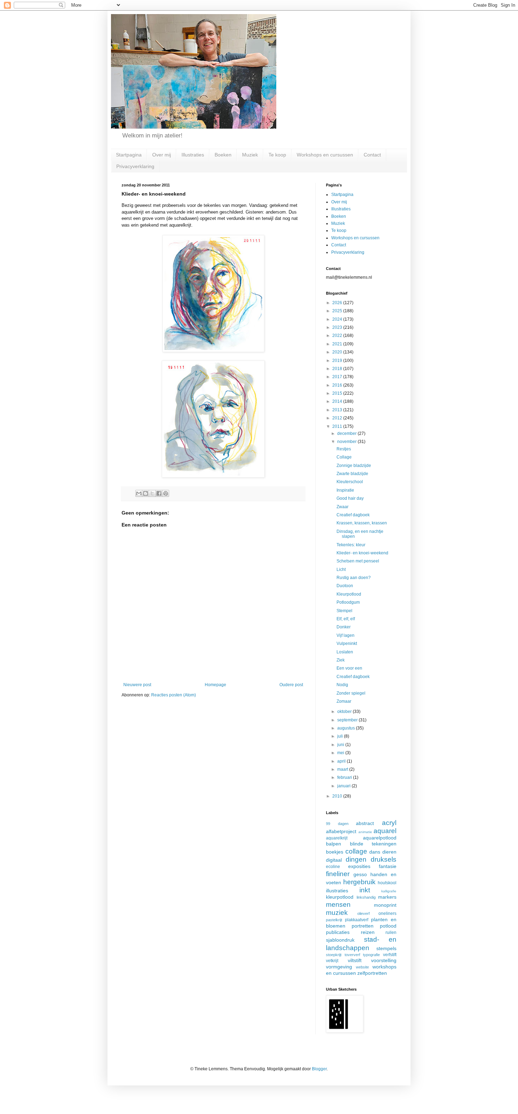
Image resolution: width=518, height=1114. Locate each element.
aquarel (385, 831)
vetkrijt (332, 960)
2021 (337, 343)
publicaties (338, 932)
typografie (371, 955)
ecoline (333, 866)
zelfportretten (372, 973)
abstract (365, 823)
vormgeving (339, 967)
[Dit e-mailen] (138, 493)
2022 (337, 335)
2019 (337, 360)
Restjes (344, 449)
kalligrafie (388, 891)
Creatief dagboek (353, 514)
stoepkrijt (333, 955)
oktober (345, 711)
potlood (388, 926)
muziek (337, 912)
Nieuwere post (137, 684)
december (347, 433)
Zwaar (343, 506)
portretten (363, 926)
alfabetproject (341, 831)
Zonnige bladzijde (354, 465)
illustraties (337, 890)
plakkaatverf (356, 919)
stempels (386, 948)
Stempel (344, 610)
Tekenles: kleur (351, 544)
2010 (337, 796)
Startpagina (129, 155)
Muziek (250, 155)
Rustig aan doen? (354, 577)
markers (387, 897)
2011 (337, 426)
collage (356, 851)
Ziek (341, 660)
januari (344, 785)
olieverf (363, 913)
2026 (337, 302)
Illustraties (192, 155)
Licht (341, 569)
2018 (337, 368)
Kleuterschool (350, 481)
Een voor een (349, 668)
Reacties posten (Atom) (173, 695)
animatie (365, 832)
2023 (337, 327)
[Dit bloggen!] (145, 493)
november (347, 441)
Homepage (215, 684)
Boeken (223, 155)
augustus (346, 728)
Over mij (161, 155)
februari (345, 777)
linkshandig (366, 897)
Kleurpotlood (349, 594)
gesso (360, 874)
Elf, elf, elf (346, 618)
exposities (359, 866)
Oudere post (291, 684)
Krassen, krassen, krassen (362, 523)
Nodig (342, 684)
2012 (337, 418)
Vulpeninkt (347, 643)
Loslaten (345, 652)
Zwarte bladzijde (352, 473)
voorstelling (383, 960)
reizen (368, 932)
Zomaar (344, 701)
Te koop (277, 155)
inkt (364, 890)
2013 (337, 409)
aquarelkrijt (336, 838)
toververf (352, 955)
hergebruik (359, 882)
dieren (389, 852)
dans (374, 852)
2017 (337, 376)
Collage (344, 457)
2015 (337, 393)
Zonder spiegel (351, 693)
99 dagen (337, 823)
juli (340, 736)
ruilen (391, 932)
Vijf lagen (345, 635)
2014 (337, 401)
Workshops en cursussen (325, 155)
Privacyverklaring (135, 166)
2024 (337, 319)
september (348, 720)
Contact (372, 155)
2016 (337, 385)
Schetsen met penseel (358, 561)
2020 (337, 352)
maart (343, 769)
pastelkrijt (334, 920)
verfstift (389, 954)
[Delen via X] (152, 493)
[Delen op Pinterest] (165, 493)
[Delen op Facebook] (158, 493)
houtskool (387, 882)
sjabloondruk (340, 940)
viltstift (355, 960)
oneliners (387, 913)
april (342, 761)
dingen (356, 859)
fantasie (387, 866)
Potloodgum (348, 602)
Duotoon (345, 585)
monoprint (385, 905)
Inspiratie (345, 490)
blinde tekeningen (373, 844)
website (362, 967)
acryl (389, 822)
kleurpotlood (339, 897)
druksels (383, 859)
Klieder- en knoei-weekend (362, 552)
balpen (333, 844)
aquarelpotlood (379, 838)
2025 (337, 310)
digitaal (334, 860)
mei (341, 752)
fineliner (338, 874)
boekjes (334, 852)
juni (341, 744)
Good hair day (350, 498)
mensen (338, 904)
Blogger (319, 1068)
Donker (344, 626)
